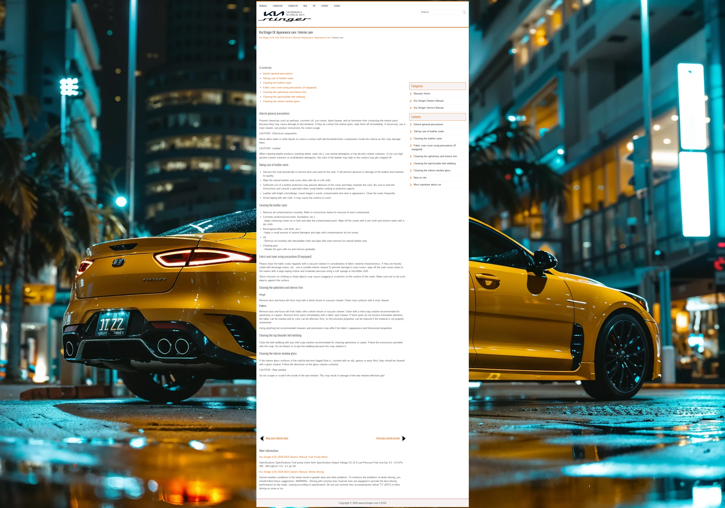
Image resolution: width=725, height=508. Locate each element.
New (305, 5)
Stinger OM (277, 5)
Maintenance (307, 37)
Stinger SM (293, 5)
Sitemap (324, 5)
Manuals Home (422, 93)
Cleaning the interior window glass (281, 101)
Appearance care (323, 37)
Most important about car (427, 184)
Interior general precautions (278, 73)
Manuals (263, 5)
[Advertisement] (332, 52)
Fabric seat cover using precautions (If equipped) (289, 87)
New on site (420, 177)
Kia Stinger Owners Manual (428, 100)
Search (337, 5)
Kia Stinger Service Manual (428, 107)
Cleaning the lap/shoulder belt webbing (284, 96)
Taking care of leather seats (278, 78)
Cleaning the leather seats (277, 82)
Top (314, 5)
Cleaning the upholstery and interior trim (284, 92)
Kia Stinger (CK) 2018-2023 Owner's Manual (279, 37)
